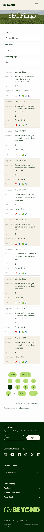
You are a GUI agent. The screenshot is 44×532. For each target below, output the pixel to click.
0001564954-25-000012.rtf (19, 362)
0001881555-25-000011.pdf (16, 125)
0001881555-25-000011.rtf (19, 125)
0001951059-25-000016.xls (23, 184)
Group (7, 33)
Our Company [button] (9, 484)
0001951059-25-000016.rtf (19, 184)
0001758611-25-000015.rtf (19, 243)
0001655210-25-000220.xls (23, 95)
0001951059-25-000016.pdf (16, 184)
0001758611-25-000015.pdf (16, 243)
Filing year (8, 45)
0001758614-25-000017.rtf (19, 214)
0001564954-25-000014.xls (23, 302)
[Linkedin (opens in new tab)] (38, 456)
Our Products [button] (9, 488)
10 (18, 388)
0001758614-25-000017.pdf (16, 214)
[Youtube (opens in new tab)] (12, 455)
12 (34, 388)
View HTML (26, 95)
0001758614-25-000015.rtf (19, 332)
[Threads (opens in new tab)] (25, 456)
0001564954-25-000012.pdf (16, 362)
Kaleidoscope (23, 408)
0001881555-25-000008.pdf (16, 273)
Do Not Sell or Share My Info (30, 524)
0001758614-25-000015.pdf (16, 332)
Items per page (10, 57)
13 (9, 394)
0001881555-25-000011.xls (23, 125)
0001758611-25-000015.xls (23, 243)
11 (26, 388)
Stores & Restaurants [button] (12, 493)
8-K (16, 86)
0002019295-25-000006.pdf (16, 154)
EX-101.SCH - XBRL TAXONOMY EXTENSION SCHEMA (29, 95)
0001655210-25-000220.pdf (16, 95)
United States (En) (11, 472)
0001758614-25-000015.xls (23, 332)
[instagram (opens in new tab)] (5, 456)
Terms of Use (7, 524)
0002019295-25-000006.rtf (19, 154)
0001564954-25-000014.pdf (16, 302)
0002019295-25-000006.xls (23, 154)
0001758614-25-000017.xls (23, 214)
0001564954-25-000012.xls (23, 362)
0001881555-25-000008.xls (23, 273)
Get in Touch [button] (8, 497)
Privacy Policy (8, 527)
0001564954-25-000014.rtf (19, 302)
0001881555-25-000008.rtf (19, 273)
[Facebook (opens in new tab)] (19, 456)
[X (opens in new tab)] (32, 456)
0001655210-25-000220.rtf (19, 95)
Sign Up (33, 438)
